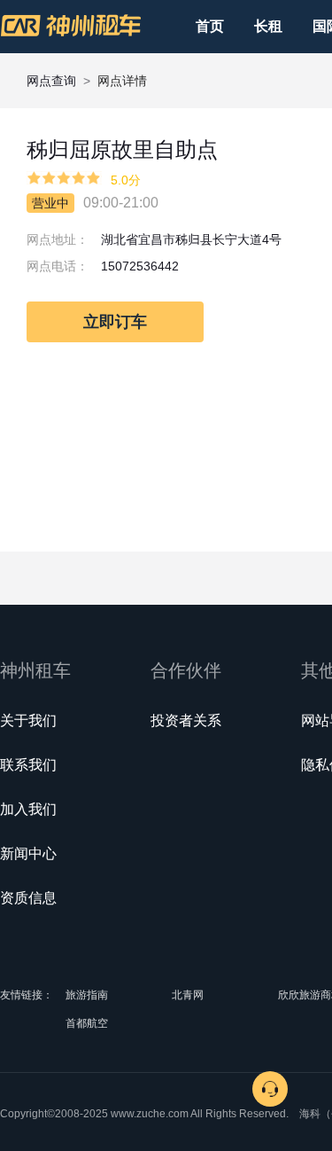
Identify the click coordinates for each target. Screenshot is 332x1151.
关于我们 (28, 720)
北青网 (188, 995)
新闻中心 (28, 853)
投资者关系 (186, 720)
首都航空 (87, 1023)
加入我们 (28, 809)
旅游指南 (87, 995)
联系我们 (28, 764)
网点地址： (58, 239)
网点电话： (58, 266)
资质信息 (28, 897)
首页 (210, 26)
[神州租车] (71, 25)
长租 (268, 26)
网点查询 (51, 81)
